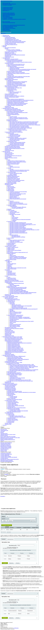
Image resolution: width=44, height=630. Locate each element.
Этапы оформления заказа (12, 177)
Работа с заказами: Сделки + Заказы (14, 374)
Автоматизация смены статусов (13, 178)
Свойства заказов (10, 189)
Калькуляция (9, 264)
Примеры (7, 98)
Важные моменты (13, 375)
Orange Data (12, 302)
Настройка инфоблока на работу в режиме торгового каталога (19, 62)
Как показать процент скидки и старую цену (18, 129)
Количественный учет (11, 88)
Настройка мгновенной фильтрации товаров (16, 82)
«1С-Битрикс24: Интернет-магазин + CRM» (13, 362)
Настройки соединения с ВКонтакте (19, 207)
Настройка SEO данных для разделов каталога (16, 407)
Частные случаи (8, 424)
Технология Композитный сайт (9, 13)
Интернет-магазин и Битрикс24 (9, 355)
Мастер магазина (10, 186)
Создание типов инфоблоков (13, 402)
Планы (8, 262)
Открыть (2, 427)
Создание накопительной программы (17, 143)
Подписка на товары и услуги (11, 94)
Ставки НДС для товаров (15, 241)
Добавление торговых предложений (17, 67)
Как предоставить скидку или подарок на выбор (19, 125)
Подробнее (2, 496)
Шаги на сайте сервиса (16, 304)
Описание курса (6, 35)
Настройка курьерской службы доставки (17, 416)
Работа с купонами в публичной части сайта (18, 117)
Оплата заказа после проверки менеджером (15, 180)
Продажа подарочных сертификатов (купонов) (19, 118)
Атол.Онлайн (12, 303)
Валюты (4, 46)
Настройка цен (10, 395)
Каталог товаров (8, 156)
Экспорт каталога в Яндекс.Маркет (14, 250)
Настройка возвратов (14, 234)
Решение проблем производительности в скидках (14, 148)
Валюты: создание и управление (13, 49)
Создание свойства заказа (12, 418)
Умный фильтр (10, 80)
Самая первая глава (6, 36)
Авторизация (3, 33)
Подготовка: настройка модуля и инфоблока (13, 59)
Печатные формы (10, 244)
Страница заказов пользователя (13, 344)
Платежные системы (11, 221)
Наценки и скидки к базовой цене (16, 202)
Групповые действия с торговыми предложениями (20, 70)
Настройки (12, 284)
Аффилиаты (7, 260)
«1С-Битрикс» (16, 627)
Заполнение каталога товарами (13, 408)
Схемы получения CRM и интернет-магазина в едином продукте (22, 365)
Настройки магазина (9, 412)
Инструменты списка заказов (15, 378)
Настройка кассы (13, 320)
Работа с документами (14, 92)
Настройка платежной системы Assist (17, 226)
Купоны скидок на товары (15, 136)
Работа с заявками (13, 174)
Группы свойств (10, 188)
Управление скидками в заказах (13, 162)
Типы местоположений (14, 195)
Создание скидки (10, 413)
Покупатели (7, 269)
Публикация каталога (9, 78)
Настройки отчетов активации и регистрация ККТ (22, 305)
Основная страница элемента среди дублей (13, 337)
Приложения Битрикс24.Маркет (9, 28)
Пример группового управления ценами (15, 105)
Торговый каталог (6, 57)
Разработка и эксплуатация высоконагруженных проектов (14, 19)
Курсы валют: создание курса (11, 51)
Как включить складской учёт (15, 91)
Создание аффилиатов (11, 263)
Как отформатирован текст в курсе (12, 39)
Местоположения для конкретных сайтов (18, 193)
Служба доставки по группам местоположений (21, 219)
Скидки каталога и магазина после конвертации (14, 110)
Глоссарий (5, 45)
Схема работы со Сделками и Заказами (17, 377)
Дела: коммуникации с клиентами (14, 372)
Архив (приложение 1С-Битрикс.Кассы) (15, 315)
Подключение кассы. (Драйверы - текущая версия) (19, 317)
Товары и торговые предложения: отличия (15, 65)
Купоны (8, 115)
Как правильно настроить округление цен (13, 155)
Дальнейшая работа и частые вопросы (14, 360)
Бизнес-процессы (6, 29)
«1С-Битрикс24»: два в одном (13, 363)
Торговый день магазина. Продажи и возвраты (14, 328)
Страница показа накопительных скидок (15, 349)
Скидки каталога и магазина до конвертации (14, 131)
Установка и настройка (7, 4)
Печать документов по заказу (13, 163)
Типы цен (12, 200)
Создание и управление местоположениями (18, 191)
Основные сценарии (14, 376)
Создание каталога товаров (10, 400)
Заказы (6, 158)
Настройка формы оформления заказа (14, 373)
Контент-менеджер (6, 2)
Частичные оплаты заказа (15, 166)
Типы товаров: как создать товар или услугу (16, 64)
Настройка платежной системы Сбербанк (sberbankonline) (21, 228)
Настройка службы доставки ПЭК (16, 415)
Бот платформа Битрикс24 (8, 27)
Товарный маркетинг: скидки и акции (10, 108)
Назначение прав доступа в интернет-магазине (14, 281)
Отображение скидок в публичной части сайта (16, 128)
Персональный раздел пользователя (12, 340)
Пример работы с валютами (10, 53)
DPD (13, 215)
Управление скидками (14, 134)
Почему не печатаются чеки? (15, 313)
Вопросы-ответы (8, 333)
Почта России (14, 218)
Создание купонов (13, 116)
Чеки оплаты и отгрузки (10, 331)
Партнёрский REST (6, 30)
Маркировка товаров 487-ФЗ (10, 183)
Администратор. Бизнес (7, 9)
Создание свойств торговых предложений (15, 405)
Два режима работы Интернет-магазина (13, 109)
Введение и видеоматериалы (10, 385)
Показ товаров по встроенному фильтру (13, 339)
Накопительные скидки (12, 141)
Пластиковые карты (11, 273)
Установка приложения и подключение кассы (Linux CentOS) (22, 321)
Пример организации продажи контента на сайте (17, 287)
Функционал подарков (11, 119)
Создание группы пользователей (16, 289)
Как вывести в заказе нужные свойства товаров (16, 161)
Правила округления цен (14, 201)
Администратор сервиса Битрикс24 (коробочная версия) (14, 25)
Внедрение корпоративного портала (10, 26)
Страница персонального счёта (13, 343)
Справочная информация (10, 37)
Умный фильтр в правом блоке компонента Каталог (17, 103)
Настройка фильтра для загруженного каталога (16, 84)
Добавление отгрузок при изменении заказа (18, 171)
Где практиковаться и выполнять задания (13, 40)
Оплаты (8, 164)
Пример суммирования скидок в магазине (15, 145)
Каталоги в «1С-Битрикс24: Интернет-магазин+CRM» (20, 379)
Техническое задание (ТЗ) (10, 387)
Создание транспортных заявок (16, 173)
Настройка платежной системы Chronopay (18, 230)
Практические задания (9, 56)
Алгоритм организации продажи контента (18, 288)
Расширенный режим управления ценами (15, 77)
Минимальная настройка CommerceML (15, 358)
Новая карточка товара (11, 371)
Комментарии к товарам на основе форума (15, 102)
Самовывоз (14, 220)
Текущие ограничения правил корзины (12, 147)
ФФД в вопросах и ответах (15, 326)
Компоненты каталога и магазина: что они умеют (12, 336)
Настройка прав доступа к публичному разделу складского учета (20, 380)
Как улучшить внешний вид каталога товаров (14, 338)
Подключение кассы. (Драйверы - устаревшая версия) (20, 318)
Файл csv (11, 254)
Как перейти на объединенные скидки (14, 111)
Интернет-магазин (6, 151)
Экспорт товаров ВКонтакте (17, 208)
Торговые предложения (12, 66)
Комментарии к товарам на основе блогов (15, 283)
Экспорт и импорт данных (10, 246)
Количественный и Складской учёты (14, 87)
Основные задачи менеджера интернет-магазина (14, 42)
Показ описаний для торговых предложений (14, 351)
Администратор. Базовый (8, 7)
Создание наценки (13, 397)
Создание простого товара (15, 409)
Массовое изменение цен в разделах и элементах (14, 95)
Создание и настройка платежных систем (18, 222)
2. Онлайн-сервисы (11, 301)
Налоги (8, 238)
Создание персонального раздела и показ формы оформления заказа (23, 292)
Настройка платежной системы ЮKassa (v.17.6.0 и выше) (21, 223)
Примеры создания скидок (12, 120)
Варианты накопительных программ (17, 144)
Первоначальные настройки (10, 389)
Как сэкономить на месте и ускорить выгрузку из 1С (17, 252)
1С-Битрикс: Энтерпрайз (7, 18)
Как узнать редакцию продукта (11, 44)
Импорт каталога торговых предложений (18, 258)
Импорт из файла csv (11, 253)
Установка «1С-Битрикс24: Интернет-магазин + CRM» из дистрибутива (24, 366)
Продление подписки (11, 272)
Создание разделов (11, 406)
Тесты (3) (4, 425)
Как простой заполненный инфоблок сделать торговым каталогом (20, 100)
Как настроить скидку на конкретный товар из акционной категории (23, 123)
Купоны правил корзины (14, 140)
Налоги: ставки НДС (11, 398)
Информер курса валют (9, 52)
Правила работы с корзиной (12, 113)
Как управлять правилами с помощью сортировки (19, 126)
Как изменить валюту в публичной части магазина (15, 54)
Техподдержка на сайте (11, 286)
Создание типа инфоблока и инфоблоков (18, 290)
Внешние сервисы (13, 196)
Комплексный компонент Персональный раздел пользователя (19, 342)
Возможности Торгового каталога (11, 58)
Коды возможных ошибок (15, 325)
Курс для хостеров (6, 21)
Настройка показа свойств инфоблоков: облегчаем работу (18, 76)
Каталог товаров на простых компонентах (15, 99)
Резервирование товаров (12, 89)
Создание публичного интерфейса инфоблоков (19, 291)
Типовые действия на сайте (10, 43)
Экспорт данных (8, 423)
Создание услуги (10, 75)
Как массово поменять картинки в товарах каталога (17, 101)
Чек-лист (9, 185)
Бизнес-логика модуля (9, 153)
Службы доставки (10, 210)
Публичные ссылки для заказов (13, 179)
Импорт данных (13, 255)
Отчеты (8, 277)
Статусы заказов (10, 237)
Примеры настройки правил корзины (12, 146)
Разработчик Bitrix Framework (8, 12)
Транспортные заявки (11, 172)
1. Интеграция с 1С (11, 300)
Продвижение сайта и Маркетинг (9, 3)
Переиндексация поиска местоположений (18, 198)
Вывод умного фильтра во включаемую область (16, 104)
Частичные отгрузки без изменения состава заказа (19, 170)
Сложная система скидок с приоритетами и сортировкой (21, 127)
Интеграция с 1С (6, 10)
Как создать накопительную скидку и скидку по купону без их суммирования (25, 124)
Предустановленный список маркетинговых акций (17, 112)
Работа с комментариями (14, 285)
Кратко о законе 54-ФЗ (9, 297)
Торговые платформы (11, 205)
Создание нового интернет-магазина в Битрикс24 (19, 368)
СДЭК (13, 216)
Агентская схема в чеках (10, 332)
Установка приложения (14, 319)
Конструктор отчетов (11, 278)
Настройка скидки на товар (15, 135)
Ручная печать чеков (9, 330)
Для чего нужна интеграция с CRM (14, 357)
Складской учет (10, 90)
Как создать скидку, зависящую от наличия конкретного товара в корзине (24, 121)
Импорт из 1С (10, 251)
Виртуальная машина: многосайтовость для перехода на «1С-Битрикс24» (24, 369)
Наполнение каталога (9, 63)
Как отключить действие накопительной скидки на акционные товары (23, 122)
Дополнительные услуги (14, 212)
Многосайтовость (6, 16)
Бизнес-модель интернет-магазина (11, 280)
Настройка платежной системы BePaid (17, 231)
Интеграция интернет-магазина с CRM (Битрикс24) (15, 356)
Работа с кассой (13, 322)
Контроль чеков (8, 329)
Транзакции (9, 266)
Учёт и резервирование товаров (11, 86)
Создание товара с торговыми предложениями (19, 410)
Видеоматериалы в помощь (10, 38)
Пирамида (9, 265)
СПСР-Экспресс (15, 217)
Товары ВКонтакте (13, 206)
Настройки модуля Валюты (10, 47)
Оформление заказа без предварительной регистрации (15, 352)
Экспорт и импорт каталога (12, 247)
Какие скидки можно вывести (15, 130)
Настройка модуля (8, 154)
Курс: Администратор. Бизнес (6, 0)
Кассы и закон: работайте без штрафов (10, 296)
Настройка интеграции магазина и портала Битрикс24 (18, 359)
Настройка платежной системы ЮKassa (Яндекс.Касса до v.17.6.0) (23, 224)
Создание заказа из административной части (16, 160)
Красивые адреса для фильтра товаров (14, 83)
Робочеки (11, 309)
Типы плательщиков (11, 187)
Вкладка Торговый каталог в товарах (14, 71)
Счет (11, 233)
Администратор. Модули (8, 8)
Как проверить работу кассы (10, 327)
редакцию (6, 474)
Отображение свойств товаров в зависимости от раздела (18, 73)
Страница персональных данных (13, 345)
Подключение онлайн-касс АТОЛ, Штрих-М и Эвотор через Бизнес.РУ (24, 308)
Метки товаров (10, 74)
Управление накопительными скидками (17, 142)
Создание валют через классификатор (14, 50)
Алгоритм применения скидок (13, 114)
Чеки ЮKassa (12, 310)
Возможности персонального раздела (14, 341)
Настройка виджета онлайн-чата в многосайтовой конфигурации (22, 370)
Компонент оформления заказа (13, 176)
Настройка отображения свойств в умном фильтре (17, 81)
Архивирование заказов (12, 175)
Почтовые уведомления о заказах (13, 181)
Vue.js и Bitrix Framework (7, 17)
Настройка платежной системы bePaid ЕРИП (18, 232)
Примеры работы (8, 282)
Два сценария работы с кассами (11, 298)
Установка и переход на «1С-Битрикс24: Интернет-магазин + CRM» (20, 364)
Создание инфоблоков (11, 403)
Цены (8, 199)
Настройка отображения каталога (13, 411)
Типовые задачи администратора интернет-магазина (15, 41)
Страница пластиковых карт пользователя (15, 350)
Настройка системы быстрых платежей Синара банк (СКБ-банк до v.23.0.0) (24, 229)
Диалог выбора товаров (9, 93)
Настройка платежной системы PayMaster (18, 227)
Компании (9, 209)
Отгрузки (11, 169)
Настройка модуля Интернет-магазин (14, 399)
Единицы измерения (11, 243)
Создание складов (10, 421)
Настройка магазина (9, 184)
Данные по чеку (13, 314)
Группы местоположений (15, 192)
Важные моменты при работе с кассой (19, 307)
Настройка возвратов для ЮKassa (18, 236)
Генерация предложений (14, 68)
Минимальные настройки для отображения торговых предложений (23, 69)
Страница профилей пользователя (14, 346)
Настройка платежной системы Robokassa (18, 225)
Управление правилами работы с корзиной (18, 138)
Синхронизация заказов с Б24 (11, 361)
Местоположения (10, 190)
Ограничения (12, 213)
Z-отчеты (11, 323)
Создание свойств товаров (12, 404)
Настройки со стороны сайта (17, 306)
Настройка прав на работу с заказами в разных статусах (20, 293)
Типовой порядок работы (10, 386)
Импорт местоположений (15, 197)
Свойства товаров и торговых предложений (16, 72)
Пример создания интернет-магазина (7, 439)
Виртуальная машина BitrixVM (9, 22)
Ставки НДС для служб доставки (16, 242)
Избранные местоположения (15, 194)
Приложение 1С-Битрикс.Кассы (16, 316)
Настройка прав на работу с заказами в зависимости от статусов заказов (21, 392)
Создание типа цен (13, 396)
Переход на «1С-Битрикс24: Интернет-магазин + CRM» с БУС (22, 367)
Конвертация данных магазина (11, 157)
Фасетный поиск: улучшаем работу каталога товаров (15, 85)
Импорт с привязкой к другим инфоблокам (18, 257)
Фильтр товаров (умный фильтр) (11, 79)
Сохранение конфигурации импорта (17, 256)
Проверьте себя (8, 55)
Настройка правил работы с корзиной (17, 139)
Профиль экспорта (11, 248)
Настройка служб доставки (15, 214)
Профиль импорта (10, 249)
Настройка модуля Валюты (10, 388)
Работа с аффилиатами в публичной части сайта (16, 267)
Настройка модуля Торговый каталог (14, 391)
